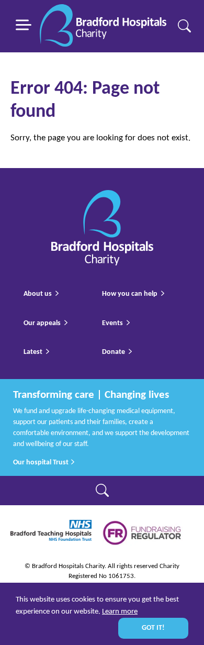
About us (38, 294)
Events (112, 323)
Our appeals (42, 323)
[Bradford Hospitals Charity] (102, 196)
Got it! (153, 628)
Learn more (120, 612)
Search (184, 25)
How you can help (129, 294)
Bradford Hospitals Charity (103, 26)
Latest (33, 352)
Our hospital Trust (41, 462)
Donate (113, 352)
